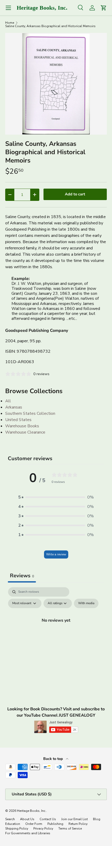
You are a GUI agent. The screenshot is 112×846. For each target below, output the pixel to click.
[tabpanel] (56, 632)
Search (10, 819)
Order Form (33, 824)
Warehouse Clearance (25, 432)
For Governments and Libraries (27, 833)
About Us (27, 819)
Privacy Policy (43, 828)
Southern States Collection (30, 413)
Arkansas (13, 407)
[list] (56, 83)
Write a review (56, 554)
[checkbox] (86, 603)
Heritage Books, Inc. (31, 811)
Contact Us (48, 819)
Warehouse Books (22, 426)
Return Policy (78, 824)
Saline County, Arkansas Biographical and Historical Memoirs (50, 26)
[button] (56, 497)
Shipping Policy (16, 828)
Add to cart (75, 194)
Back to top (53, 758)
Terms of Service (70, 828)
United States (18, 420)
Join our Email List (74, 819)
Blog (96, 819)
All (8, 401)
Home (9, 22)
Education (12, 824)
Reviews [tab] (22, 575)
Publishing (55, 824)
